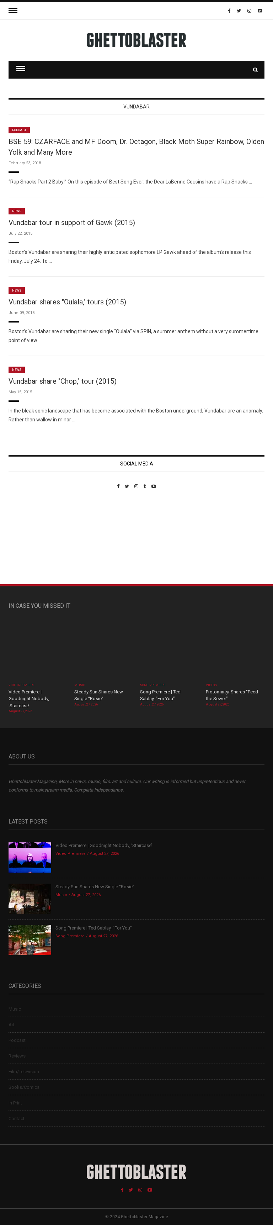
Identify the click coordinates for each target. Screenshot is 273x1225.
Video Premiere (21, 685)
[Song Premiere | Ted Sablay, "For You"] (169, 649)
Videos (211, 685)
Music (79, 685)
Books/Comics (24, 1087)
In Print (15, 1103)
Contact (17, 1118)
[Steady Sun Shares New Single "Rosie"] (103, 649)
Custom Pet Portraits (29, 537)
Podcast (19, 130)
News (16, 211)
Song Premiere (153, 685)
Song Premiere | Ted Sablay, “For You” (93, 928)
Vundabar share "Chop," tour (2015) (63, 381)
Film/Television (24, 1071)
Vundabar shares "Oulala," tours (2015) (67, 302)
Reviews (17, 1056)
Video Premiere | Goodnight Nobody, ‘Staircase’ (29, 698)
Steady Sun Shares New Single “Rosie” (94, 886)
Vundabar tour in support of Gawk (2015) (72, 222)
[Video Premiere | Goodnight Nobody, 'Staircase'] (38, 649)
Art (12, 1024)
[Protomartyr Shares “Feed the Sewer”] (235, 649)
